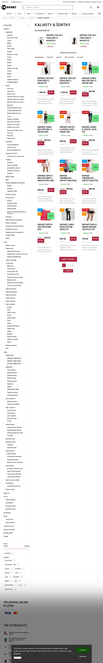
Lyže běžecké (10, 451)
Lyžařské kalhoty (12, 395)
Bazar (6, 516)
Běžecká (10, 105)
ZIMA (5, 352)
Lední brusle (10, 465)
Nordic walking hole (14, 150)
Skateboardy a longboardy (14, 232)
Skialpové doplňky (13, 404)
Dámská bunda (12, 372)
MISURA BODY (8, 533)
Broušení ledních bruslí (15, 468)
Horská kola (11, 269)
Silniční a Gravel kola (14, 285)
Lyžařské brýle (11, 447)
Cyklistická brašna (13, 326)
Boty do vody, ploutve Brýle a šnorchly (16, 212)
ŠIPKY (8, 238)
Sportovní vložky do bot (15, 130)
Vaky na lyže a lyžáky (12, 480)
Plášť (9, 320)
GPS (7, 348)
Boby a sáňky (10, 489)
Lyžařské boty (10, 424)
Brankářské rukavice (14, 168)
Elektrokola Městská (14, 257)
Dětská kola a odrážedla (15, 282)
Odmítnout (82, 656)
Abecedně (80, 57)
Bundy (9, 46)
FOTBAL (8, 160)
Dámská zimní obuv (13, 122)
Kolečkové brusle (11, 153)
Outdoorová (11, 94)
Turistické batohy (13, 145)
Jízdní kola (9, 263)
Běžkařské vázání (13, 459)
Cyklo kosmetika (12, 339)
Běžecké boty (11, 454)
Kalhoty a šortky (12, 38)
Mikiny (9, 43)
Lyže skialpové (10, 398)
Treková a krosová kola (15, 277)
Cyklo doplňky (10, 304)
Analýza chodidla (13, 119)
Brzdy (9, 315)
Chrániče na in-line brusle (15, 156)
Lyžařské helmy (11, 442)
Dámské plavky (12, 203)
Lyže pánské (11, 413)
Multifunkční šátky (13, 389)
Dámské (10, 35)
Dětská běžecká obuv (14, 113)
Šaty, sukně (10, 48)
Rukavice (10, 384)
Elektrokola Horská (13, 251)
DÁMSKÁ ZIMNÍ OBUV (14, 358)
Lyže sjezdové (10, 407)
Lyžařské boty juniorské (15, 433)
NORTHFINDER (10, 585)
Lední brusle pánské (14, 471)
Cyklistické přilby (11, 292)
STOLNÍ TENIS (10, 235)
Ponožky (10, 133)
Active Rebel (10, 560)
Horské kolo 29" (12, 271)
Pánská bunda (11, 375)
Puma (22, 585)
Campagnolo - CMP (12, 564)
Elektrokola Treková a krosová (17, 254)
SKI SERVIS (9, 503)
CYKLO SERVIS (10, 500)
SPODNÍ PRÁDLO (12, 82)
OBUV (7, 85)
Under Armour (10, 589)
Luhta (8, 577)
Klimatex (8, 573)
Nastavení (17, 657)
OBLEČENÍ (9, 32)
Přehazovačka (11, 336)
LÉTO (5, 242)
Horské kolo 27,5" (13, 274)
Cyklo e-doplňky (11, 260)
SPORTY (6, 29)
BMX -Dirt (10, 266)
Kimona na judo (11, 194)
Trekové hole (11, 147)
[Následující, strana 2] (68, 265)
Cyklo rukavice (10, 301)
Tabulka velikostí (12, 79)
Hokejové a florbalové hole (15, 226)
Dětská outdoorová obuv (15, 102)
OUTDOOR (9, 142)
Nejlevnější (50, 57)
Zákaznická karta (9, 529)
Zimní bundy (11, 370)
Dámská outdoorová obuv (15, 99)
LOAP (18, 573)
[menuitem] (11, 14)
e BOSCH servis (9, 526)
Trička (9, 40)
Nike (17, 581)
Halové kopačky (12, 165)
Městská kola (11, 280)
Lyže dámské (11, 416)
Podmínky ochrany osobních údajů (89, 2)
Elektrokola (9, 248)
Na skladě (9, 553)
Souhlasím (82, 650)
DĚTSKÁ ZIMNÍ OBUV (14, 363)
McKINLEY (18, 577)
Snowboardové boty (14, 486)
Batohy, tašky (10, 176)
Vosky (9, 421)
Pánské (9, 52)
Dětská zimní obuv (13, 127)
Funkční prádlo (12, 381)
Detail (50, 92)
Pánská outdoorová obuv (15, 96)
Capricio (8, 568)
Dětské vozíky (10, 245)
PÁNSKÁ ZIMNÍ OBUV (14, 361)
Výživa (9, 342)
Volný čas (10, 88)
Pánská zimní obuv (13, 124)
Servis (6, 496)
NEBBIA (8, 581)
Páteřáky (10, 445)
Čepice (9, 386)
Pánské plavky (11, 206)
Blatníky (9, 334)
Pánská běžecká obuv (14, 110)
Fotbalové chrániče (13, 170)
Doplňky (9, 173)
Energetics (19, 568)
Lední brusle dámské (14, 474)
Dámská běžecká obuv (14, 108)
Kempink (8, 217)
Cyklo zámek (11, 312)
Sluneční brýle (10, 298)
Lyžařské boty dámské (14, 427)
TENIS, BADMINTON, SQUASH (15, 183)
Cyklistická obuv (11, 289)
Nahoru (69, 271)
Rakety (9, 186)
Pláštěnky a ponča (12, 229)
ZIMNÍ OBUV (10, 355)
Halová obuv (11, 138)
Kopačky (10, 162)
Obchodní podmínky (69, 2)
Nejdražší (59, 57)
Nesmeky (10, 135)
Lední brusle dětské (13, 477)
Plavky (9, 200)
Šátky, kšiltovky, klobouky (14, 220)
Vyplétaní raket (12, 191)
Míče (7, 180)
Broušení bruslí (11, 506)
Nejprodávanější (69, 57)
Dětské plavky (11, 208)
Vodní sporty (10, 197)
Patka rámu (11, 328)
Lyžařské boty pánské (14, 430)
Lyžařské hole (11, 410)
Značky (6, 536)
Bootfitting (7, 513)
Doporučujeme (39, 57)
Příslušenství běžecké (14, 456)
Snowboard (9, 483)
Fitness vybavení (11, 223)
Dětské (9, 65)
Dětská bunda (11, 378)
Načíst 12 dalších (68, 259)
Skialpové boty (12, 401)
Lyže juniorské (12, 418)
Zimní (9, 116)
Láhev (9, 323)
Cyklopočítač (11, 318)
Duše (8, 310)
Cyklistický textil (11, 295)
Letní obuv (10, 91)
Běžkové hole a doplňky (15, 462)
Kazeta (9, 307)
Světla (9, 331)
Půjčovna (7, 493)
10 (72, 265)
